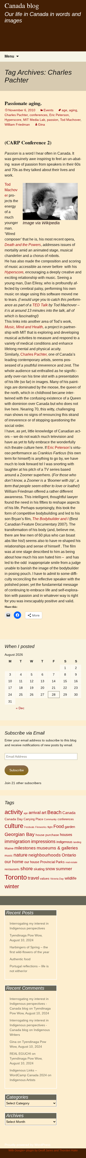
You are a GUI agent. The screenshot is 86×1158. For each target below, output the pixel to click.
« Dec (20, 708)
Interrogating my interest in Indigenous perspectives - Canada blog (29, 1003)
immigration (17, 841)
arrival (35, 812)
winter (12, 886)
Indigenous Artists (22, 1080)
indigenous (64, 842)
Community (50, 819)
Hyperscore (13, 120)
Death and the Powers (23, 245)
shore (26, 868)
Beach (54, 812)
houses (66, 834)
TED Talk (40, 305)
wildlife (70, 878)
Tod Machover (70, 120)
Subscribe (16, 770)
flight (50, 827)
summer (64, 868)
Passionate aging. (23, 103)
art (44, 812)
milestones (25, 848)
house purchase (47, 835)
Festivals (29, 827)
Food (58, 826)
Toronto (16, 877)
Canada (68, 813)
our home (14, 861)
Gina (41, 124)
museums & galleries (57, 848)
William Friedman (17, 124)
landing (77, 842)
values (44, 878)
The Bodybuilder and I (50, 519)
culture (14, 825)
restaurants (12, 869)
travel (33, 877)
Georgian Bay (20, 834)
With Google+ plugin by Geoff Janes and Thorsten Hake (43, 1150)
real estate (71, 862)
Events (48, 110)
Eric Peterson (59, 115)
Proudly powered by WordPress (27, 1145)
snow (50, 869)
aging (73, 110)
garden (70, 827)
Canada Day (14, 819)
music (9, 855)
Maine (9, 848)
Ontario (69, 855)
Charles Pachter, (33, 354)
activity (14, 812)
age (64, 110)
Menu (9, 56)
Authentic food (20, 959)
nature (21, 854)
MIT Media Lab (34, 120)
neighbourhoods (44, 855)
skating (39, 869)
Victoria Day (57, 878)
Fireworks (41, 827)
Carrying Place (33, 819)
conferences (38, 115)
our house (31, 862)
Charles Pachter (16, 115)
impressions (43, 841)
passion (52, 120)
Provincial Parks (52, 862)
